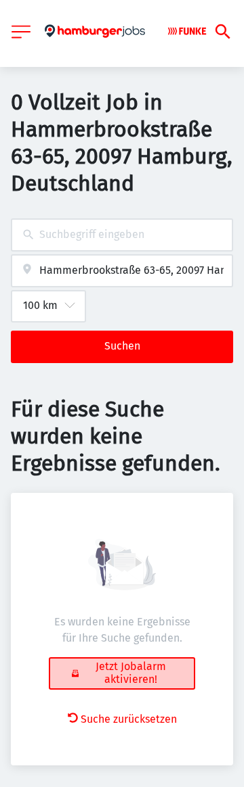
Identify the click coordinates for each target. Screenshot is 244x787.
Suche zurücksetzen (129, 719)
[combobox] (122, 235)
